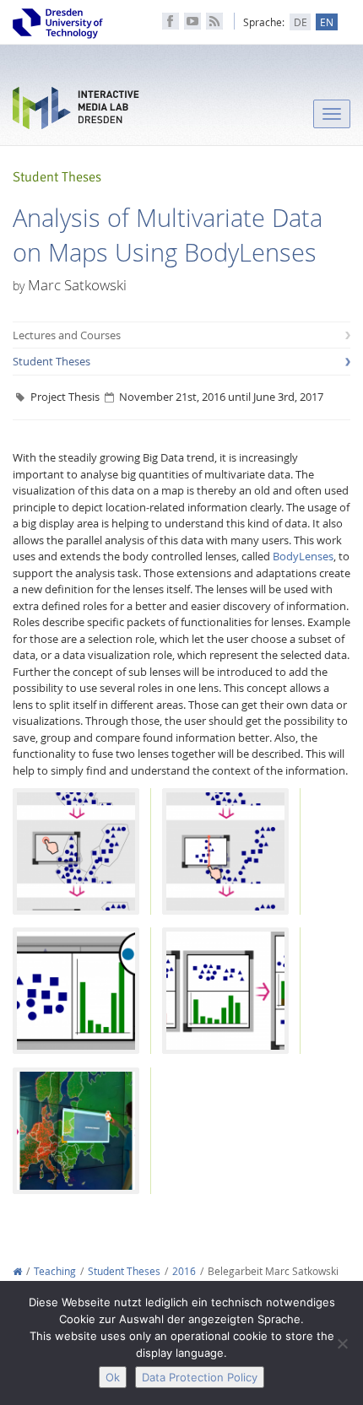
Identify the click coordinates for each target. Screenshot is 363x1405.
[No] (341, 1343)
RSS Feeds (214, 21)
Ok (113, 1377)
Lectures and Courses (67, 335)
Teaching (55, 1271)
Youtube (192, 21)
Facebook (170, 21)
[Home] (17, 1271)
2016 (184, 1271)
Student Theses (51, 361)
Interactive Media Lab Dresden (76, 112)
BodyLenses (303, 556)
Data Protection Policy (199, 1377)
